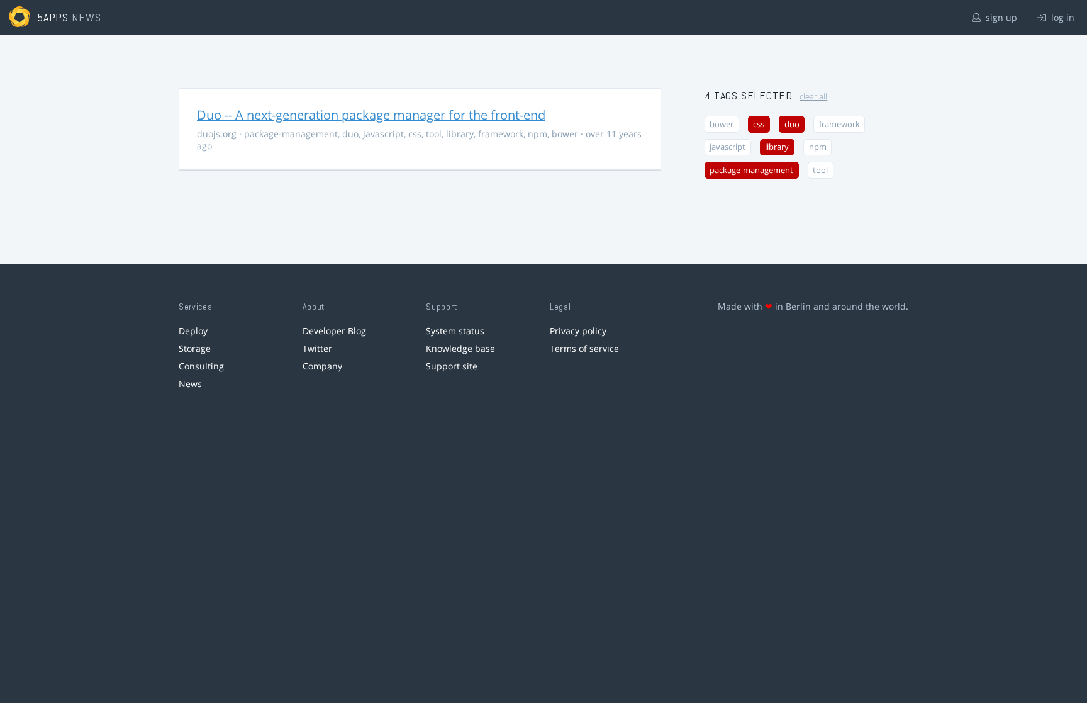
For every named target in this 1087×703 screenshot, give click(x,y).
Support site (451, 366)
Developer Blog (334, 331)
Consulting (201, 366)
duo (350, 134)
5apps (53, 17)
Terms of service (584, 348)
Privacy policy (578, 331)
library (460, 134)
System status (455, 331)
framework (500, 134)
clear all (813, 96)
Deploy (193, 331)
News (190, 384)
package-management (291, 134)
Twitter (317, 348)
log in (1061, 17)
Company (322, 366)
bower (565, 134)
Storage (195, 348)
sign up (1000, 17)
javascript (383, 134)
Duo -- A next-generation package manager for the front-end (371, 114)
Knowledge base (460, 348)
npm (537, 134)
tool (434, 134)
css (414, 134)
